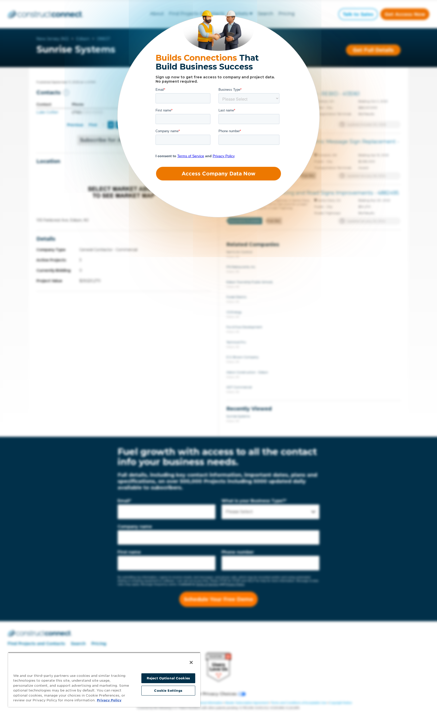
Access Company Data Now (218, 174)
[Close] (191, 662)
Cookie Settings (168, 691)
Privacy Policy (109, 700)
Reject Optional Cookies (168, 678)
